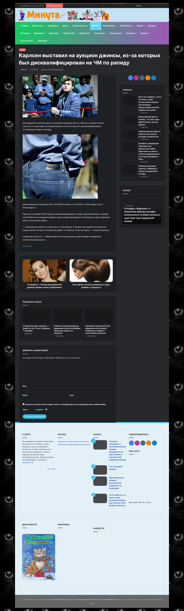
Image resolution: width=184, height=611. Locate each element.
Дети (65, 25)
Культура (53, 33)
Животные (37, 25)
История (25, 33)
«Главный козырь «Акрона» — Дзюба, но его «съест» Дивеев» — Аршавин (36, 328)
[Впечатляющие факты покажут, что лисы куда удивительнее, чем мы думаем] (130, 120)
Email (25, 395)
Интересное (109, 25)
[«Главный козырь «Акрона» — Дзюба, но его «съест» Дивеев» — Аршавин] (36, 315)
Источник (27, 246)
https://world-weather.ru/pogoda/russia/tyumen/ (74, 445)
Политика (99, 33)
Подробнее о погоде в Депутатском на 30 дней (74, 442)
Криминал (39, 33)
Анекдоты (53, 25)
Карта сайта (33, 599)
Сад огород (115, 33)
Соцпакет (130, 33)
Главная (25, 25)
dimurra (24, 69)
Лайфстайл (68, 33)
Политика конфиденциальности (128, 599)
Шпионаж (42, 40)
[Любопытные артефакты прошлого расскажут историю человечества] (130, 135)
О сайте (25, 599)
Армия (140, 25)
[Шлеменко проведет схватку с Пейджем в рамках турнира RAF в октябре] (130, 169)
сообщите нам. (28, 462)
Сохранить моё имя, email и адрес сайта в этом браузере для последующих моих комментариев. (65, 404)
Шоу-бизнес (27, 40)
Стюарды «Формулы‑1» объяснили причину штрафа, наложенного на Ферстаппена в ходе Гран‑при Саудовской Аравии (142, 214)
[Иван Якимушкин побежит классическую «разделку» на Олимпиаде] (100, 481)
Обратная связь (44, 599)
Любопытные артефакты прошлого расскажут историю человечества (149, 134)
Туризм (144, 33)
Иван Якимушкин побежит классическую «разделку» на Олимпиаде (116, 483)
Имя (25, 386)
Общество (84, 33)
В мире (151, 25)
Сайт (71, 395)
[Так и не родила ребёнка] (100, 470)
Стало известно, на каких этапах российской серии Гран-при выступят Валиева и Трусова (117, 500)
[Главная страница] (64, 15)
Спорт (95, 25)
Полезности (126, 25)
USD (140, 502)
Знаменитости (80, 25)
